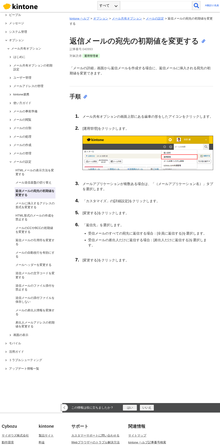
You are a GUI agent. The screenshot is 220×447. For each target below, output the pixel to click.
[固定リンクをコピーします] (203, 41)
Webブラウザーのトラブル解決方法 (95, 442)
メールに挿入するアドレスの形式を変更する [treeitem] (35, 205)
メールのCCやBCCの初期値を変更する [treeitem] (34, 229)
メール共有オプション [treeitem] (26, 48)
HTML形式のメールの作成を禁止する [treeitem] (34, 217)
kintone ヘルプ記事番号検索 (147, 442)
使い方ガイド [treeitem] (22, 103)
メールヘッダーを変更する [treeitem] (33, 264)
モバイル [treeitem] (15, 343)
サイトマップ (137, 435)
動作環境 (8, 442)
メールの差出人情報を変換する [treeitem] (35, 312)
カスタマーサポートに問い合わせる (95, 435)
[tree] (32, 192)
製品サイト (46, 435)
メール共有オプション (127, 18)
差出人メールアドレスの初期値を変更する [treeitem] (35, 324)
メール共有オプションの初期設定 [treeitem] (32, 67)
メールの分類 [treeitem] (22, 128)
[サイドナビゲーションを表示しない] (64, 407)
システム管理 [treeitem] (18, 31)
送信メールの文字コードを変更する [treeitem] (35, 275)
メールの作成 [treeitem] (22, 145)
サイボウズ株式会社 (15, 435)
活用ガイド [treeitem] (16, 351)
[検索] (196, 5)
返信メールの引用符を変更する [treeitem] (35, 242)
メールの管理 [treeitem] (22, 153)
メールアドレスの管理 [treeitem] (28, 86)
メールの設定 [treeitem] (22, 161)
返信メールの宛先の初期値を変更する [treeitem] (35, 192)
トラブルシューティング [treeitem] (25, 360)
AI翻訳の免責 (212, 5)
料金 (42, 442)
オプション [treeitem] (16, 40)
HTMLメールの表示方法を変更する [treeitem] (34, 172)
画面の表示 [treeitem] (20, 335)
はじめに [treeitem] (19, 57)
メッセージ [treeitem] (16, 23)
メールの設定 (155, 18)
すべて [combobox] (104, 5)
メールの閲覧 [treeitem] (22, 119)
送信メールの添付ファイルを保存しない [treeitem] (35, 299)
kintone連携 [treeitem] (21, 94)
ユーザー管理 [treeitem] (22, 77)
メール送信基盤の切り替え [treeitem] (33, 182)
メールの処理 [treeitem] (22, 136)
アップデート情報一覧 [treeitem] (24, 368)
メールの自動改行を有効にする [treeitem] (35, 254)
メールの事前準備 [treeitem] (25, 111)
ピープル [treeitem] (15, 15)
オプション (100, 18)
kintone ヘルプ (79, 18)
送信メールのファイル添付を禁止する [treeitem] (35, 287)
